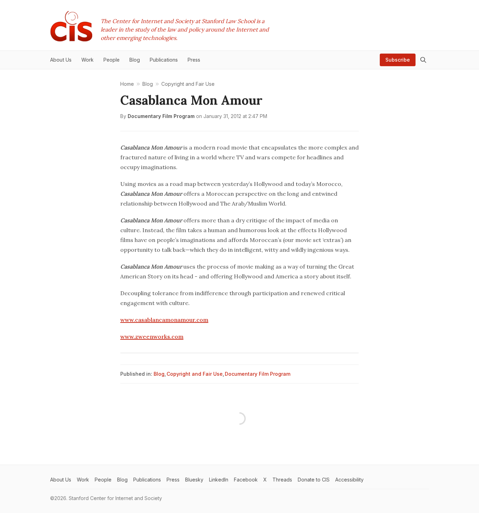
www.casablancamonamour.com (164, 319)
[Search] (423, 59)
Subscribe (397, 60)
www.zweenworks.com (151, 336)
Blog (159, 374)
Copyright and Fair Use (195, 374)
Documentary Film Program (161, 116)
